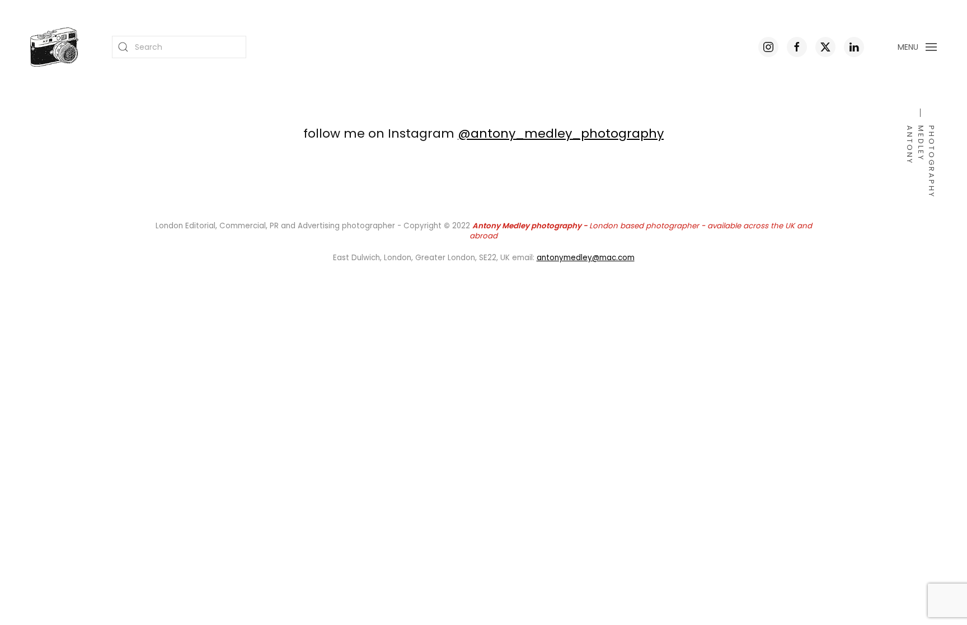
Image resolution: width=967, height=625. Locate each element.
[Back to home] (54, 47)
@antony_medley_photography (561, 133)
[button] (917, 47)
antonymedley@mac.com (586, 257)
